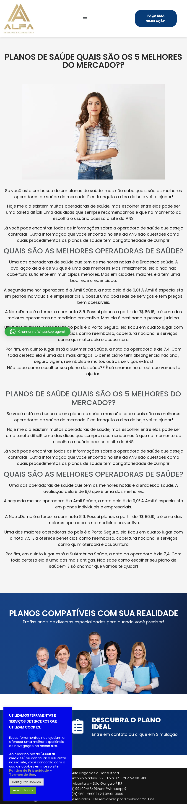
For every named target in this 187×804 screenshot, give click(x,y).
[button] (85, 18)
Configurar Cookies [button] (26, 782)
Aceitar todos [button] (23, 790)
